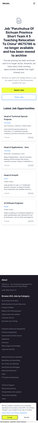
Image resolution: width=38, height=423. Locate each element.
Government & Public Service (12, 336)
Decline (26, 417)
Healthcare (5, 339)
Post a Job (19, 97)
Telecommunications (9, 388)
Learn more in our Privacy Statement (14, 413)
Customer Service (8, 318)
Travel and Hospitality (9, 395)
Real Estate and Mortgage (11, 367)
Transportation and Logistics (11, 392)
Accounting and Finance (10, 301)
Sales (3, 374)
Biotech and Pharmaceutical (11, 311)
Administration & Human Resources (14, 304)
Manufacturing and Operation (12, 357)
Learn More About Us (9, 290)
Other (4, 399)
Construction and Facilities (11, 314)
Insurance (5, 342)
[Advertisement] (19, 251)
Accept (9, 417)
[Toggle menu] (34, 3)
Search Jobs (19, 90)
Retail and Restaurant (9, 370)
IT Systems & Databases (10, 377)
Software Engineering (9, 332)
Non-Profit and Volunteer (10, 364)
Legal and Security (8, 349)
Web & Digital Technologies (11, 346)
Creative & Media (8, 307)
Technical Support (8, 385)
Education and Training (10, 321)
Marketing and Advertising (11, 360)
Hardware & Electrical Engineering (13, 329)
